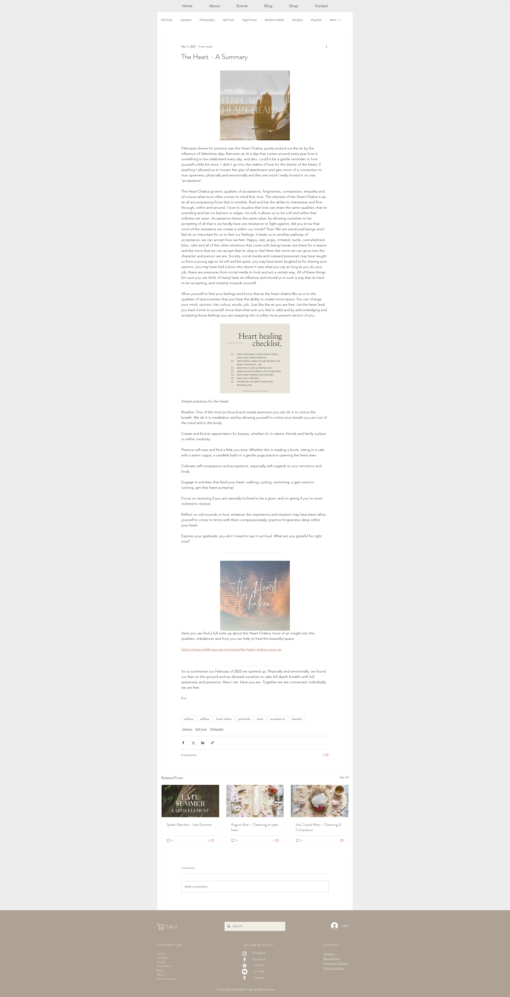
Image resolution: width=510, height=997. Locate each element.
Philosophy (207, 20)
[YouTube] (244, 971)
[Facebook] (244, 959)
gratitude (244, 719)
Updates (186, 20)
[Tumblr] (244, 977)
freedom (297, 719)
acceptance (277, 719)
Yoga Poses (249, 20)
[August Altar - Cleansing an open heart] (255, 801)
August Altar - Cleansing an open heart (255, 827)
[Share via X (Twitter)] (193, 743)
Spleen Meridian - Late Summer (189, 824)
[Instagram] (244, 953)
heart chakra (224, 719)
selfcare (188, 719)
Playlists (316, 20)
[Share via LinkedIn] (203, 743)
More (333, 20)
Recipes (297, 20)
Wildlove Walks (274, 20)
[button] (171, 926)
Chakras (187, 729)
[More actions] (326, 46)
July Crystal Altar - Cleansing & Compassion (318, 827)
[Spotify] (244, 965)
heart (260, 719)
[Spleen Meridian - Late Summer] (190, 801)
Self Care (228, 20)
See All (344, 777)
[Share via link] (212, 743)
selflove (204, 719)
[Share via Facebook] (183, 743)
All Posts (167, 20)
